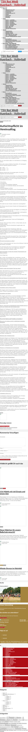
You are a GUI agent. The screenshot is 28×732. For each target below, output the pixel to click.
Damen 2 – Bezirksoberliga (10, 21)
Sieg (7, 730)
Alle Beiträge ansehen (4, 426)
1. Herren (7, 701)
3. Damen (7, 698)
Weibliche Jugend (9, 32)
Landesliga (3, 728)
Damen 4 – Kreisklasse (10, 23)
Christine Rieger (5, 542)
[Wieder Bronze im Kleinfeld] (13, 564)
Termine (7, 14)
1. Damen (7, 696)
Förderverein (8, 15)
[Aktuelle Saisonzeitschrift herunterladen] (10, 620)
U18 (24, 730)
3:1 (1, 721)
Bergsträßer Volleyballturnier (9, 43)
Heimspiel (13, 725)
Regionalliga (3, 730)
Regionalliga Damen (7, 708)
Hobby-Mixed (8, 27)
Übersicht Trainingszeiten (10, 28)
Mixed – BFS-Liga (9, 26)
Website (1, 453)
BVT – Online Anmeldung (10, 45)
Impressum (3, 642)
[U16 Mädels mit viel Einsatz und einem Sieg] (13, 487)
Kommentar (2, 436)
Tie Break (11, 730)
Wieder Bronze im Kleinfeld (11, 568)
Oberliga (24, 728)
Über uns (5, 8)
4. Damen (7, 699)
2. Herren (7, 702)
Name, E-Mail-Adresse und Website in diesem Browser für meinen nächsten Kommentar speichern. (13, 456)
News (4, 707)
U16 (22, 730)
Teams (4, 18)
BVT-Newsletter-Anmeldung (11, 47)
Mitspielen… (8, 16)
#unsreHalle (2, 717)
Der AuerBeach (8, 38)
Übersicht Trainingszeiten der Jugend (13, 36)
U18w (4, 710)
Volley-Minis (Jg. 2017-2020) (11, 34)
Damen (4, 695)
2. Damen (7, 697)
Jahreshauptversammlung (5, 726)
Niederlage (18, 728)
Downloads (7, 17)
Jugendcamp (21, 726)
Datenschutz (9, 642)
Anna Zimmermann (6, 503)
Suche (20, 51)
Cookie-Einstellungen (22, 642)
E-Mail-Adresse (4, 450)
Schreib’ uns (2, 627)
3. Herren (7, 703)
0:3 (5, 717)
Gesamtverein (8, 12)
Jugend (4, 29)
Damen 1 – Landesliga (10, 19)
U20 (27, 730)
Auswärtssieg (4, 723)
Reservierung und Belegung (11, 40)
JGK (12, 727)
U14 (19, 730)
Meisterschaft (9, 728)
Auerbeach (15, 721)
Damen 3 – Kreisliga (9, 22)
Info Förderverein (3, 617)
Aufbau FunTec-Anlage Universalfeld (13, 41)
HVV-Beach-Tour (9, 42)
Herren (1, 565)
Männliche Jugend (9, 33)
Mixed (13, 728)
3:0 (23, 720)
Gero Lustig (4, 578)
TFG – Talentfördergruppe (11, 35)
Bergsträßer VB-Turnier (16, 723)
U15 (21, 730)
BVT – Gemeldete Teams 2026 (11, 46)
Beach (4, 37)
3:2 (2, 721)
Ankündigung (11, 721)
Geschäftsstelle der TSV (10, 13)
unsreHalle (2, 731)
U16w (4, 488)
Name (1, 448)
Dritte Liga (2, 725)
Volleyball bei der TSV (10, 9)
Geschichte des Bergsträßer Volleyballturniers (14, 49)
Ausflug (19, 721)
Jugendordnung (8, 31)
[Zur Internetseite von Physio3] (3, 7)
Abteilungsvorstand (9, 10)
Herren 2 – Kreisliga (9, 25)
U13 (17, 730)
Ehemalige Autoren (6, 134)
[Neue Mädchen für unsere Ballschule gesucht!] (13, 525)
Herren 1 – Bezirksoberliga (10, 24)
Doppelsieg (24, 723)
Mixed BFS (5, 706)
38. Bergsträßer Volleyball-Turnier (12, 44)
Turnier (14, 730)
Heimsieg (7, 725)
